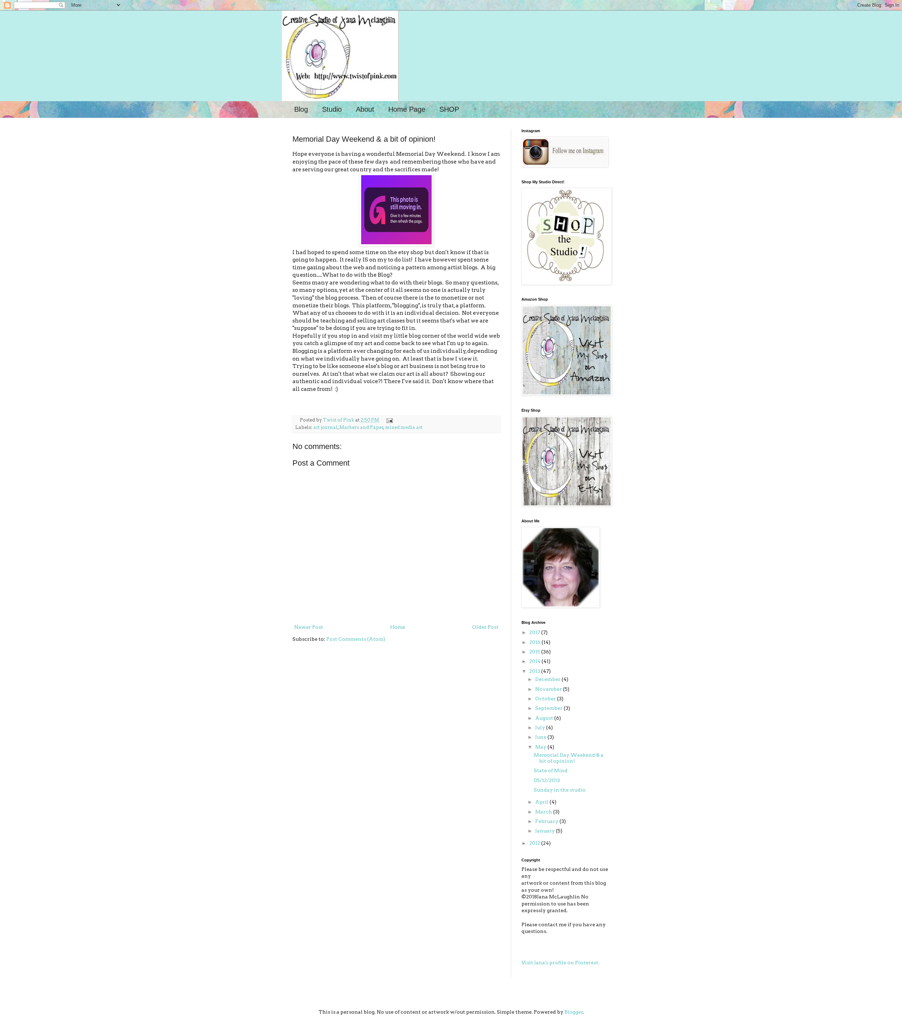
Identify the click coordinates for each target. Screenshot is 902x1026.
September (549, 708)
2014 (535, 661)
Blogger (573, 1012)
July (540, 727)
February (547, 821)
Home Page (406, 109)
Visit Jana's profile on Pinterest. (560, 962)
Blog (301, 109)
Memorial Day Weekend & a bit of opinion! (569, 758)
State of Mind (551, 770)
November (549, 689)
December (548, 679)
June (541, 737)
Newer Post (308, 627)
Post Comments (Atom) (355, 639)
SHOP (449, 109)
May (541, 747)
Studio (332, 109)
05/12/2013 (547, 780)
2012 (535, 843)
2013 (535, 671)
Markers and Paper (361, 427)
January (545, 831)
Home (397, 627)
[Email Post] (388, 420)
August (544, 718)
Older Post (485, 627)
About (365, 109)
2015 (535, 652)
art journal (325, 427)
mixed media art (403, 427)
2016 (535, 642)
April (542, 802)
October (546, 698)
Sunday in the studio (560, 790)
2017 (535, 632)
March (544, 812)
